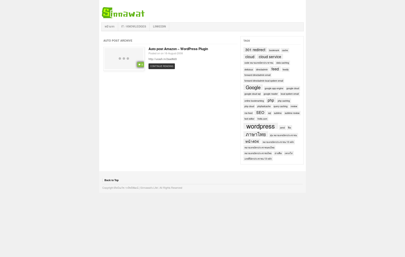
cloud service (270, 56)
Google (253, 87)
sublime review (292, 113)
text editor (249, 118)
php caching (284, 100)
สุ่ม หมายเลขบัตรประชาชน (283, 135)
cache (285, 50)
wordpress (260, 126)
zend (282, 127)
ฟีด (289, 127)
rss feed (248, 113)
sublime (278, 113)
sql (269, 113)
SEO (260, 112)
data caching (282, 62)
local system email (290, 93)
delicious (248, 69)
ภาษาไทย (256, 134)
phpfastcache (264, 106)
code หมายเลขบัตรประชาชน (258, 62)
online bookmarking (254, 100)
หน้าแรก (110, 26)
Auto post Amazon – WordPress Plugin (178, 48)
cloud (249, 56)
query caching (281, 106)
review (294, 106)
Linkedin (159, 26)
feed (275, 68)
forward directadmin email (257, 75)
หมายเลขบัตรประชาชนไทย (257, 153)
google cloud (292, 88)
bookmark (274, 50)
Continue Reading (161, 66)
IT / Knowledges (133, 26)
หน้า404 (252, 141)
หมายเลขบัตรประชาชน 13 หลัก (278, 142)
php (271, 100)
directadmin (262, 69)
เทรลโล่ (289, 153)
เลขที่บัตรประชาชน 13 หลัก (258, 158)
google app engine (274, 88)
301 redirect (255, 49)
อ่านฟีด (278, 153)
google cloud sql (252, 93)
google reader (271, 93)
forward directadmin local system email (263, 80)
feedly (286, 69)
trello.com (262, 118)
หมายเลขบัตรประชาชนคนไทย (259, 147)
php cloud (249, 106)
